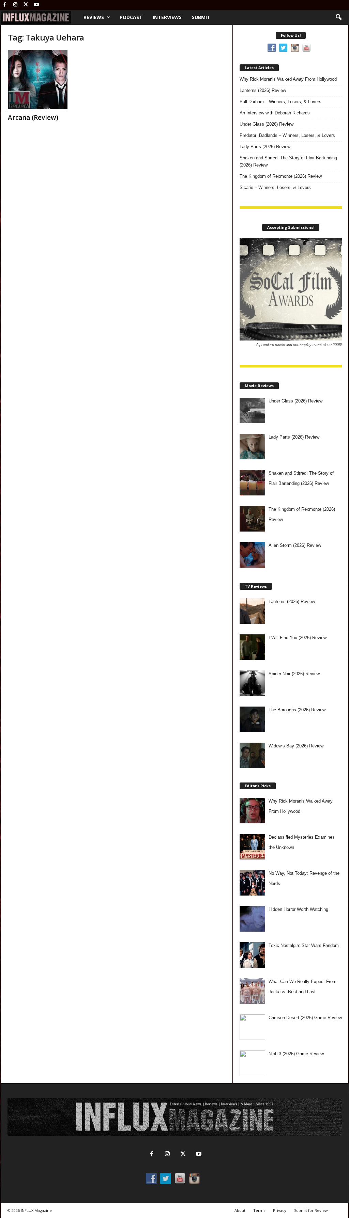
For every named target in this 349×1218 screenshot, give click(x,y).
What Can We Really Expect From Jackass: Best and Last (302, 986)
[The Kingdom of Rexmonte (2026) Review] (252, 519)
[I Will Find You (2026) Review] (252, 647)
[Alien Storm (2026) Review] (252, 555)
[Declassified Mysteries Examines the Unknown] (252, 846)
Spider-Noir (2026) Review (294, 673)
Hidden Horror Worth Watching (298, 909)
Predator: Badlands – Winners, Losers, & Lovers (287, 135)
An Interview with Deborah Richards (275, 112)
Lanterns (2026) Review (263, 90)
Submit (201, 17)
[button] (338, 17)
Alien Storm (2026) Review (295, 545)
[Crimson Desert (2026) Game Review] (252, 1027)
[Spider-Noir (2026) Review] (252, 683)
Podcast (131, 17)
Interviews (167, 17)
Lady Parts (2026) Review (265, 146)
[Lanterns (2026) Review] (252, 611)
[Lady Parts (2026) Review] (252, 446)
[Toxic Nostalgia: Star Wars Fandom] (252, 955)
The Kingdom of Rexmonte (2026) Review (281, 176)
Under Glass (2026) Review (266, 124)
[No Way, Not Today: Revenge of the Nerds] (252, 883)
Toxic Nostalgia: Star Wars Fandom (304, 945)
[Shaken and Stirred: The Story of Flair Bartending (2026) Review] (252, 482)
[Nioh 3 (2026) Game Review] (252, 1063)
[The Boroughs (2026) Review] (252, 719)
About (239, 1210)
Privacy (279, 1210)
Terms (259, 1210)
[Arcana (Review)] (59, 79)
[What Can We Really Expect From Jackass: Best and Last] (252, 991)
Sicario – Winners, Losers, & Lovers (275, 187)
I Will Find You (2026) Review (298, 637)
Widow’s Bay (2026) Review (296, 745)
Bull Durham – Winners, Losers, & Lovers (280, 101)
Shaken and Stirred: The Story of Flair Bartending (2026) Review (288, 161)
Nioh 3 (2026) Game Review (296, 1053)
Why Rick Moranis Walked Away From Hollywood (288, 79)
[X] (26, 5)
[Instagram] (15, 5)
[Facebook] (5, 5)
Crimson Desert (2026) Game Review (305, 1017)
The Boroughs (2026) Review (297, 709)
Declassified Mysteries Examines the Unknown (302, 842)
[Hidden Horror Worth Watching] (252, 919)
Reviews (94, 17)
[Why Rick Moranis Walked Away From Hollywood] (252, 810)
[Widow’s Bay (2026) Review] (252, 755)
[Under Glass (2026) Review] (252, 410)
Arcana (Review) (33, 117)
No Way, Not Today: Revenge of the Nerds (304, 878)
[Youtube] (36, 5)
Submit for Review (311, 1210)
